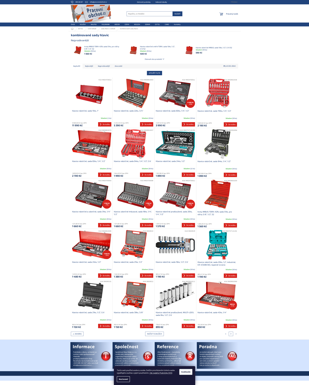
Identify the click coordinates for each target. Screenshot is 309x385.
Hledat (177, 14)
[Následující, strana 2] (231, 334)
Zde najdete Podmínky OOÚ (160, 373)
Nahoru (78, 334)
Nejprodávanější (104, 66)
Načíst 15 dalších (154, 334)
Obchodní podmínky (144, 2)
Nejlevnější (89, 66)
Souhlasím (185, 372)
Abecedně (118, 66)
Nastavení (123, 379)
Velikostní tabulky (161, 2)
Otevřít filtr (154, 73)
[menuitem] (72, 24)
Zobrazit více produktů (153, 59)
